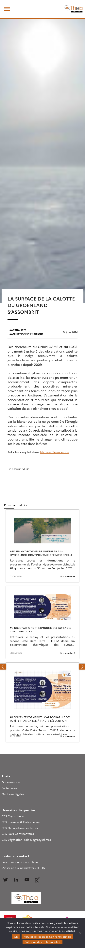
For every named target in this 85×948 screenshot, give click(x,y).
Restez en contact (15, 856)
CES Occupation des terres (20, 828)
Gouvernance (11, 782)
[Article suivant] (82, 667)
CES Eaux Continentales (18, 834)
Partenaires (9, 788)
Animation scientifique (27, 334)
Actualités (18, 330)
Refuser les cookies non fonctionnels (47, 936)
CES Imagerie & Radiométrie (21, 822)
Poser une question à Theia (20, 862)
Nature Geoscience (54, 452)
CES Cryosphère (13, 816)
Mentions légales (13, 794)
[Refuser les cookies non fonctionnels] (80, 933)
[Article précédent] (3, 667)
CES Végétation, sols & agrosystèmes (26, 840)
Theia (6, 776)
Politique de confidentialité (42, 942)
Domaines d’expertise (18, 810)
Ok (16, 936)
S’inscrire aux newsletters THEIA (23, 868)
